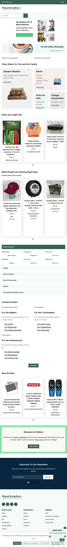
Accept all (17, 543)
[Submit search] (25, 15)
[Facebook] (3, 504)
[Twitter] (7, 504)
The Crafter (8, 324)
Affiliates (4, 516)
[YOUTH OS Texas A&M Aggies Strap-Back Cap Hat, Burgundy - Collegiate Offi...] (12, 207)
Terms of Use (49, 522)
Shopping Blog (6, 525)
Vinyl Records (55, 208)
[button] (32, 165)
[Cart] (52, 8)
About (3, 513)
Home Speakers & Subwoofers (33, 215)
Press (25, 519)
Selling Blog (5, 522)
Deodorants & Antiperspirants (55, 414)
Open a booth (40, 440)
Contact (4, 529)
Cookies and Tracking (52, 516)
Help (62, 2)
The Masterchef (10, 327)
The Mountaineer (11, 355)
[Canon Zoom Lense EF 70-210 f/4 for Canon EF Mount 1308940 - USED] (55, 141)
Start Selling (33, 446)
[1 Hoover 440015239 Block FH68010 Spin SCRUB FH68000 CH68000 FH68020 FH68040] (33, 397)
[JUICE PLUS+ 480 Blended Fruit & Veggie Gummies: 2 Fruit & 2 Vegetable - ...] (12, 141)
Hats (11, 216)
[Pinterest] (11, 504)
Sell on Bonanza (7, 2)
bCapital (26, 525)
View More (33, 365)
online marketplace (20, 437)
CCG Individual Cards (33, 151)
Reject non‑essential (31, 543)
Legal (25, 513)
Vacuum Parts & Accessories (12, 412)
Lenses (55, 147)
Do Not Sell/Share (47, 543)
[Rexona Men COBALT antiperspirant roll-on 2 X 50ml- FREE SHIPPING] (55, 397)
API (3, 519)
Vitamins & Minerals (12, 160)
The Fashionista (43, 330)
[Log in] (58, 8)
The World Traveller (12, 352)
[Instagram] (16, 504)
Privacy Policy (49, 519)
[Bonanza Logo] (11, 8)
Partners (26, 516)
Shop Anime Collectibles (25, 35)
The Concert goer (11, 358)
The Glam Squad (43, 324)
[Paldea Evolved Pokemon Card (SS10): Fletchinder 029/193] (33, 141)
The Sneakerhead (44, 327)
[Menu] (63, 8)
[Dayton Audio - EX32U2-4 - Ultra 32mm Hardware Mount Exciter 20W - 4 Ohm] (33, 207)
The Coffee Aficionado (12, 330)
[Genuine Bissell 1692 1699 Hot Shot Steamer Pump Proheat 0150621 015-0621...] (12, 397)
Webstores (26, 522)
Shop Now (7, 82)
